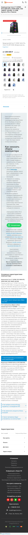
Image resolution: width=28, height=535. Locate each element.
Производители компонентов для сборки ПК (14, 480)
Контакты (14, 461)
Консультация (15, 225)
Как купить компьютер (14, 483)
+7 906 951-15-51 (15, 507)
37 (20, 35)
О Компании (14, 458)
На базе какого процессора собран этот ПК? (13, 301)
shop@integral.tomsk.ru (15, 510)
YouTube (8, 499)
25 (7, 35)
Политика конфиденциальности (14, 467)
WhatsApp (14, 169)
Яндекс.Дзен (19, 499)
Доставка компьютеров (14, 490)
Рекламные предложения (14, 478)
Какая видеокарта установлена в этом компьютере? (12, 358)
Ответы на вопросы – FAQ (14, 486)
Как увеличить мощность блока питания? (12, 411)
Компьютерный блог (14, 473)
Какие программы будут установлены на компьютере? (11, 418)
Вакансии (14, 465)
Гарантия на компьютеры (14, 492)
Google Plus (11, 499)
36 (19, 35)
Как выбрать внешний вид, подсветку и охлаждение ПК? (11, 405)
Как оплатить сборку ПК (14, 488)
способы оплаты (16, 242)
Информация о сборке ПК (14, 471)
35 (18, 35)
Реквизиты (14, 463)
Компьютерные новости (14, 475)
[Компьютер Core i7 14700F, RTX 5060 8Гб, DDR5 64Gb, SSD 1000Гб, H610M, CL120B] (14, 27)
